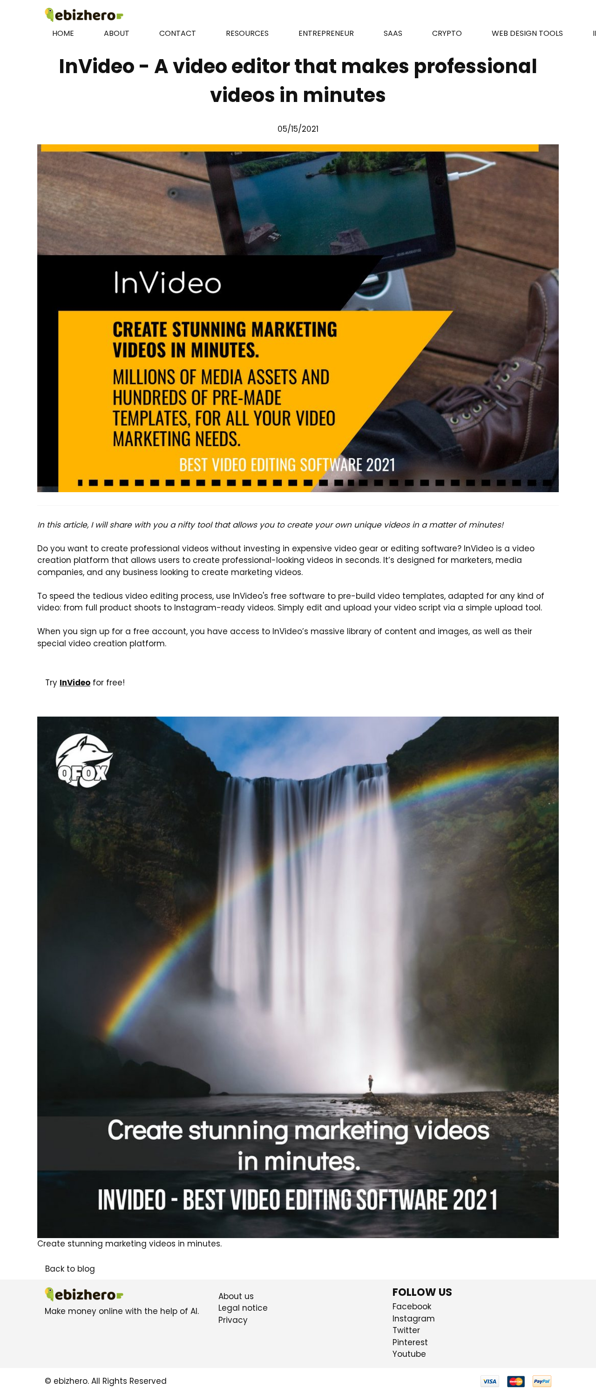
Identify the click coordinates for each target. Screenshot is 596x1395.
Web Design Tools (527, 33)
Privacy (233, 1320)
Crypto (447, 33)
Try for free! (85, 682)
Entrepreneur (326, 33)
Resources (247, 33)
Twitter (406, 1330)
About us (236, 1296)
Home (63, 33)
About (116, 33)
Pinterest (410, 1342)
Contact (177, 33)
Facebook (412, 1306)
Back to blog (70, 1268)
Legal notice (243, 1308)
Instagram (414, 1318)
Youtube (409, 1354)
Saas (393, 33)
